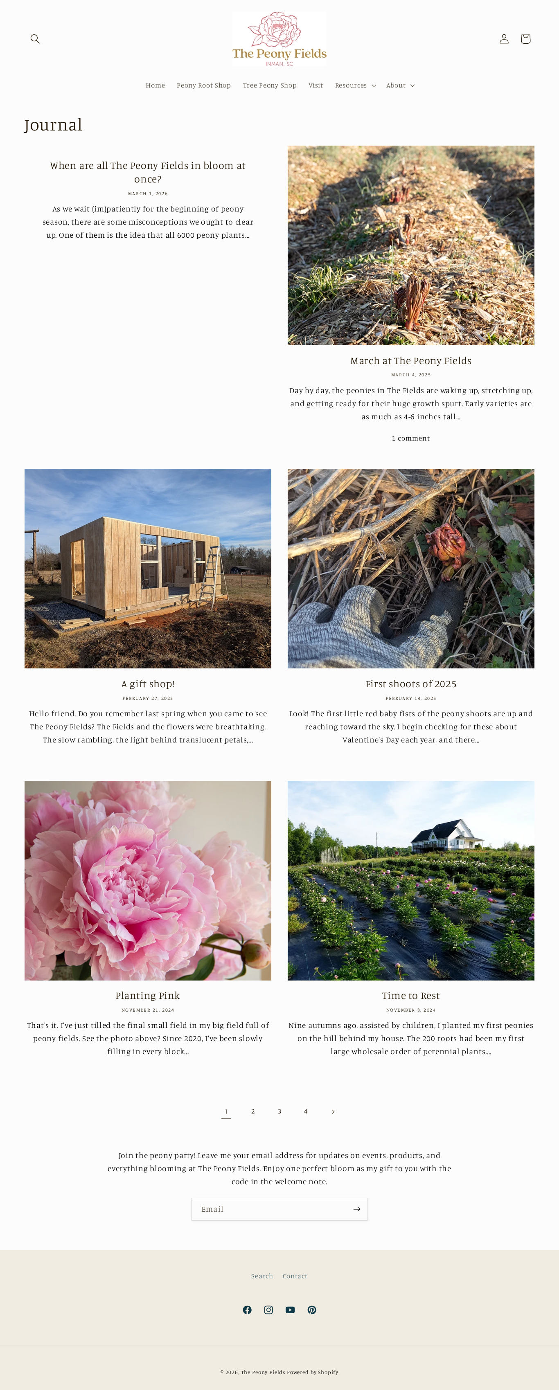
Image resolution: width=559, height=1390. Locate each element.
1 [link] (226, 1111)
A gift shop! (148, 683)
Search (262, 1276)
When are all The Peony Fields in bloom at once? (148, 172)
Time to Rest (411, 995)
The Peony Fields (263, 1372)
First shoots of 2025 (411, 683)
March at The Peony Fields (411, 360)
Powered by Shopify (312, 1372)
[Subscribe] (356, 1209)
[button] (35, 39)
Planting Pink (147, 995)
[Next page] (332, 1111)
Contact (295, 1276)
